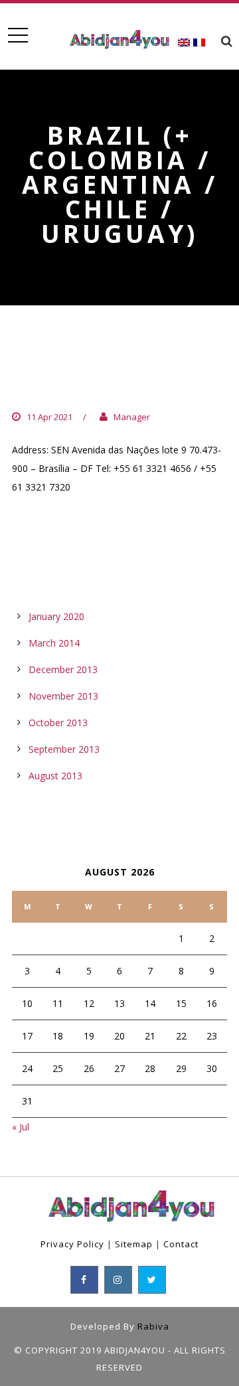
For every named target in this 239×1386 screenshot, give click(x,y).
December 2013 (63, 669)
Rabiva (153, 1326)
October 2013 (58, 722)
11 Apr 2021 (49, 417)
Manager (132, 417)
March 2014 (54, 643)
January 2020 (56, 616)
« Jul (20, 1126)
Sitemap (134, 1244)
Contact (181, 1244)
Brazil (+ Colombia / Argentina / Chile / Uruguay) (93, 374)
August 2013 (55, 775)
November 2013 (63, 696)
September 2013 (64, 749)
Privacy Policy (72, 1244)
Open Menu (17, 35)
